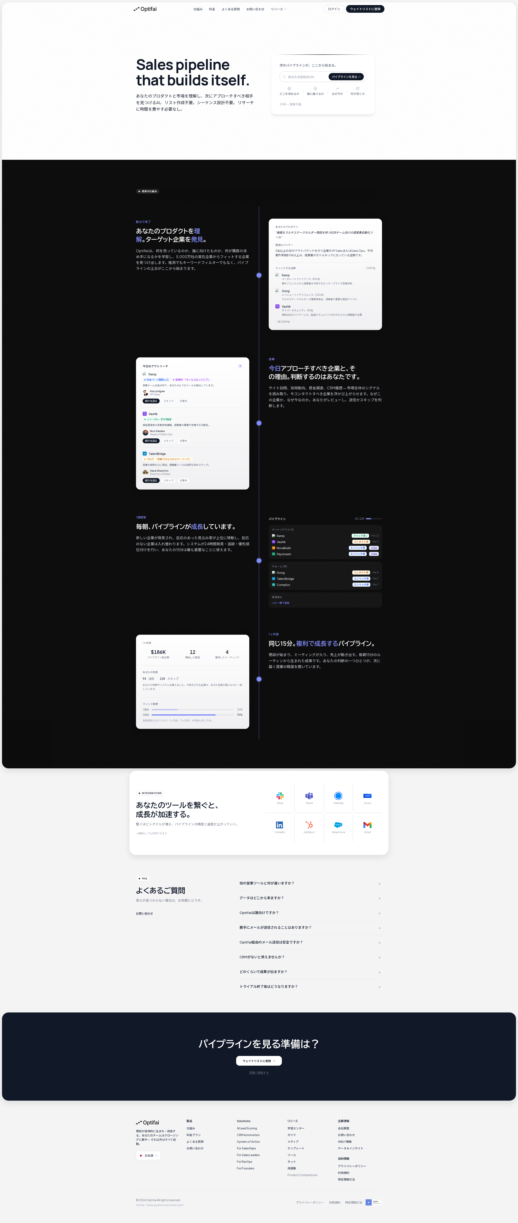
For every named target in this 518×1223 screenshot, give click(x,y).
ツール (292, 1155)
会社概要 (343, 1128)
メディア (293, 1141)
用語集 (292, 1168)
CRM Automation (248, 1135)
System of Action (248, 1141)
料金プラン (194, 1135)
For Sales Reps (246, 1148)
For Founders (245, 1168)
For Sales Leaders (248, 1155)
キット (292, 1161)
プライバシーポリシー (352, 1166)
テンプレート (296, 1148)
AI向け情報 (345, 1141)
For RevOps (244, 1161)
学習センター (296, 1128)
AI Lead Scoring (247, 1128)
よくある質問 (231, 9)
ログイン (334, 9)
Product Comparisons (302, 1175)
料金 (212, 9)
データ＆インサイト (350, 1148)
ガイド (292, 1135)
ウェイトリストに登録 (365, 9)
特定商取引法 (346, 1179)
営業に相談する (259, 1072)
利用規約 (343, 1172)
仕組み (198, 9)
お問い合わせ (255, 9)
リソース (277, 9)
